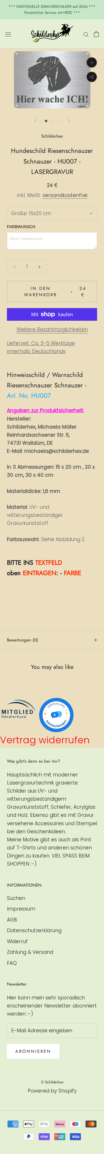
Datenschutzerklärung (34, 930)
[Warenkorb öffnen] (96, 34)
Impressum (21, 908)
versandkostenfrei (64, 195)
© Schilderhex (52, 1082)
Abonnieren (33, 1051)
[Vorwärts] (69, 120)
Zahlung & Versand (30, 952)
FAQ (12, 963)
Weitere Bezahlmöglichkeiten (52, 329)
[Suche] (86, 34)
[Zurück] (35, 120)
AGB (12, 919)
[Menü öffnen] (8, 33)
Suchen (16, 898)
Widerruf (17, 941)
